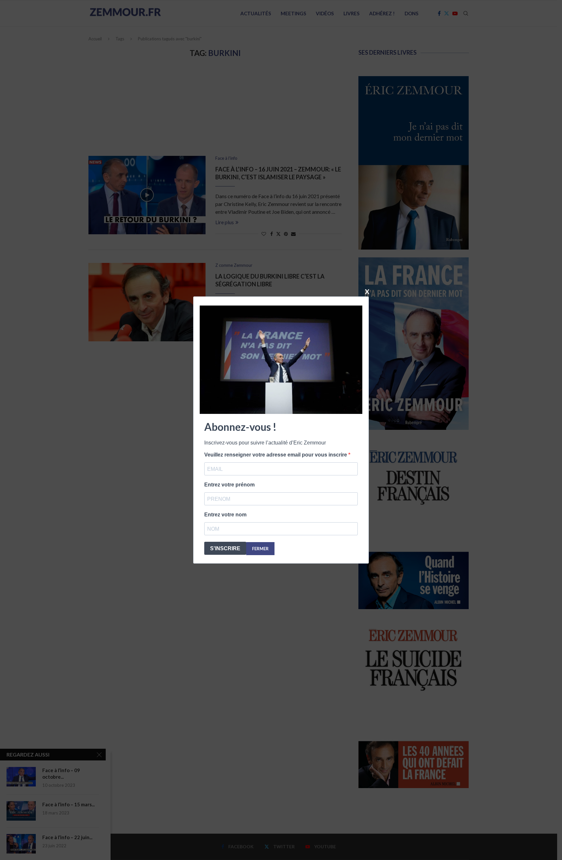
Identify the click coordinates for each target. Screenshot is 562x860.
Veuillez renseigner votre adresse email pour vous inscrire (276, 454)
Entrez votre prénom (229, 484)
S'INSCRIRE (225, 548)
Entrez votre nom (225, 514)
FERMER (260, 548)
